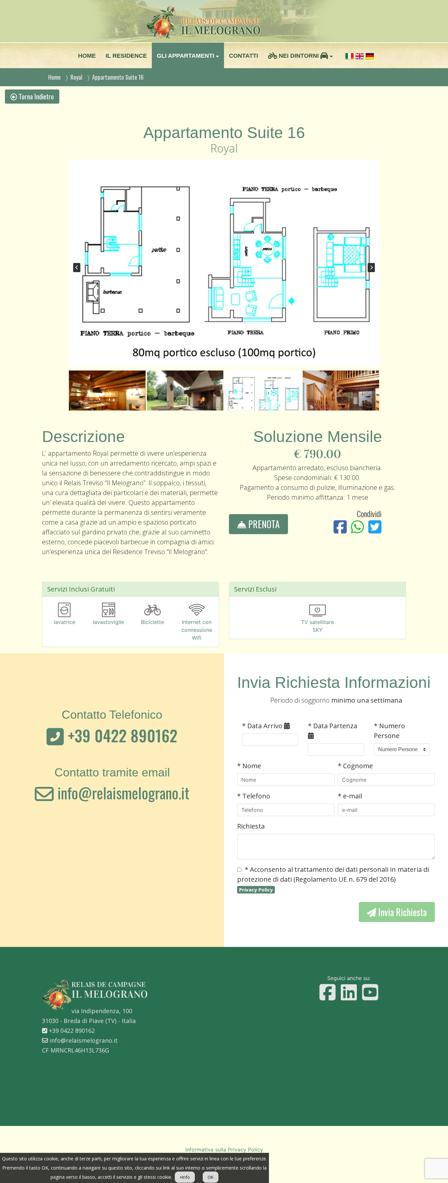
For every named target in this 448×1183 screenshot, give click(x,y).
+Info (185, 1177)
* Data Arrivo (263, 725)
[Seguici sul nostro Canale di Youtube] (370, 992)
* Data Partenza (332, 725)
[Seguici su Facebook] (327, 992)
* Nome (249, 765)
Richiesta (251, 826)
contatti (243, 55)
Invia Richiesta (401, 912)
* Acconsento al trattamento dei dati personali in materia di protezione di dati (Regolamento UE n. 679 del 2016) (333, 879)
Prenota (263, 524)
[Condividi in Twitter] (374, 527)
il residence (126, 55)
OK (211, 1177)
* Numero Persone (389, 730)
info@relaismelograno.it (121, 792)
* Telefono (253, 796)
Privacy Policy (256, 889)
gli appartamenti (185, 55)
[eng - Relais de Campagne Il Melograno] (359, 55)
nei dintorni (298, 55)
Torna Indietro (35, 96)
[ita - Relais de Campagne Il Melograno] (349, 55)
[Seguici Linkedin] (349, 992)
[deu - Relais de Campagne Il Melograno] (369, 55)
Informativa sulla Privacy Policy (224, 1149)
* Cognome (355, 765)
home (87, 55)
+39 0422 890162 (120, 735)
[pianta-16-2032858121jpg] (224, 263)
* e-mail (350, 796)
